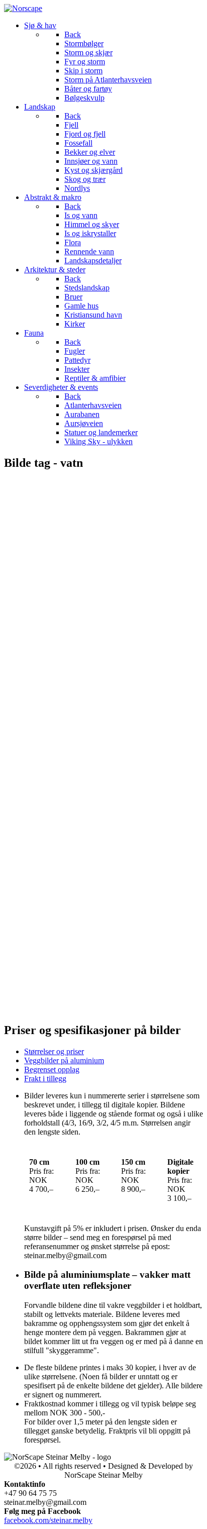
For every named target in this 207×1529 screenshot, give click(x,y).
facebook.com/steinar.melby (48, 1520)
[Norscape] (23, 8)
